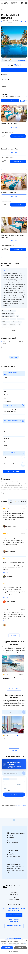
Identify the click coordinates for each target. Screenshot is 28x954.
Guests (4, 94)
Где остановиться (14, 864)
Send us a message (21, 805)
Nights (4, 86)
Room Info (14, 127)
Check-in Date (6, 80)
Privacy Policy (14, 894)
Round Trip (13, 779)
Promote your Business (14, 904)
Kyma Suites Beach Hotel (10, 738)
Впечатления (12, 854)
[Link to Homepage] (5, 3)
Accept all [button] (7, 947)
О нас (14, 897)
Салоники (11, 837)
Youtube (15, 933)
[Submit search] (23, 712)
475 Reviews (21, 60)
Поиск (15, 794)
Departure (5, 788)
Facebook (7, 933)
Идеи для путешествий (15, 852)
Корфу (10, 840)
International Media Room (14, 902)
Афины (11, 835)
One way (6, 779)
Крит (10, 839)
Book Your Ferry (14, 471)
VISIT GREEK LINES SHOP (13, 926)
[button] (14, 951)
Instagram (10, 933)
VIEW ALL (13, 635)
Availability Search (19, 136)
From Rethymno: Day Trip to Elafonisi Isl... (11, 677)
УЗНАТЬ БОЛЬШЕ (14, 688)
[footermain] (14, 820)
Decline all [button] (20, 947)
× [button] (26, 940)
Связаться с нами (14, 899)
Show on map (14, 357)
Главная (3, 8)
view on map (23, 21)
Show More (5, 522)
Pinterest (18, 933)
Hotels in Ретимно (12, 8)
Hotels (6, 8)
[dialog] (14, 946)
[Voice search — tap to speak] (20, 712)
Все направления (13, 842)
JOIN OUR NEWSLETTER (14, 915)
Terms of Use (14, 892)
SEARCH (11, 100)
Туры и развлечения (14, 856)
